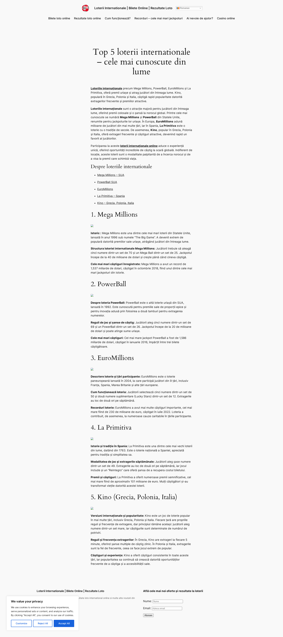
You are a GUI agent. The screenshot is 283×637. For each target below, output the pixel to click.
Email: (147, 608)
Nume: (148, 601)
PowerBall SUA (107, 182)
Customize (21, 623)
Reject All (43, 623)
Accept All (64, 623)
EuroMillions (105, 189)
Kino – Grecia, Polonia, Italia (115, 203)
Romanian (184, 8)
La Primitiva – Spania (111, 196)
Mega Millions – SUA (110, 175)
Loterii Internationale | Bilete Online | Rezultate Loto (133, 8)
